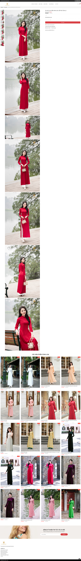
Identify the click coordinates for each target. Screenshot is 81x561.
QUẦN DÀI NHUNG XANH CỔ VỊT (66, 453)
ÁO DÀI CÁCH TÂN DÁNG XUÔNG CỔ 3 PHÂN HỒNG (29, 420)
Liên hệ (2, 556)
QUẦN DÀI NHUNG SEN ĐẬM (25, 486)
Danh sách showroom (4, 551)
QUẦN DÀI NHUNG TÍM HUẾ (65, 485)
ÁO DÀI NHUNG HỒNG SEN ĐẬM (46, 486)
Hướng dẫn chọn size (48, 17)
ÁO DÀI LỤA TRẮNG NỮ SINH (25, 388)
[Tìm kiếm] (78, 4)
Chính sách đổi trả (3, 553)
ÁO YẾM (2, 452)
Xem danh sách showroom (50, 24)
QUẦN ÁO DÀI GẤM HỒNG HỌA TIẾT (26, 520)
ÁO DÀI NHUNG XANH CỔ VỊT (5, 486)
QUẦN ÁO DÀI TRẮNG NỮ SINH (5, 388)
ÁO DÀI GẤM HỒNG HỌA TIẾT (45, 520)
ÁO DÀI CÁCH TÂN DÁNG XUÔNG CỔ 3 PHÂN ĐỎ (69, 420)
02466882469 (77, 0)
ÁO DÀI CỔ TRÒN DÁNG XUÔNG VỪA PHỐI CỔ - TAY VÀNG (50, 452)
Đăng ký (64, 534)
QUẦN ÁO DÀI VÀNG (4, 420)
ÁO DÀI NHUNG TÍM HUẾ (4, 518)
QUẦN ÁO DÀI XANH (44, 420)
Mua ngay (62, 22)
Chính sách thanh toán (4, 552)
